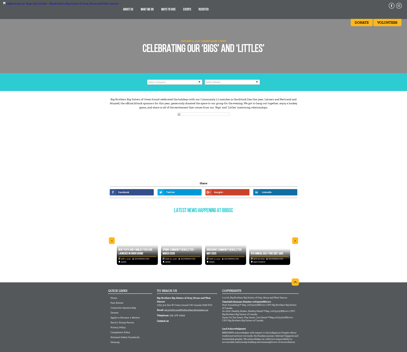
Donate (114, 312)
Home (113, 297)
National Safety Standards (125, 337)
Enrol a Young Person (122, 322)
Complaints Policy (120, 332)
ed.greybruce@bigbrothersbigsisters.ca (186, 309)
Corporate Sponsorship (123, 307)
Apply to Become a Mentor (125, 317)
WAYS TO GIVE (168, 9)
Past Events (116, 302)
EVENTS (187, 9)
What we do (147, 9)
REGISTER (204, 9)
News (223, 41)
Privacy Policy (118, 327)
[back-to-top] (295, 282)
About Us (128, 9)
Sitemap (115, 342)
